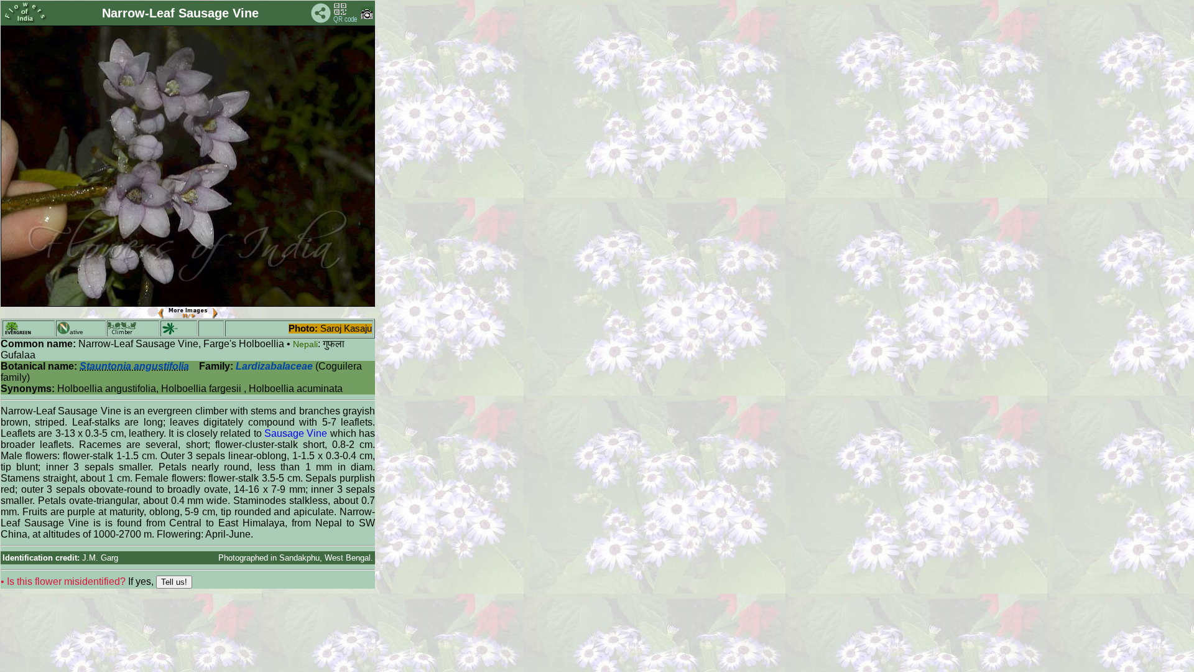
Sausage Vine (295, 433)
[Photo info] (367, 16)
